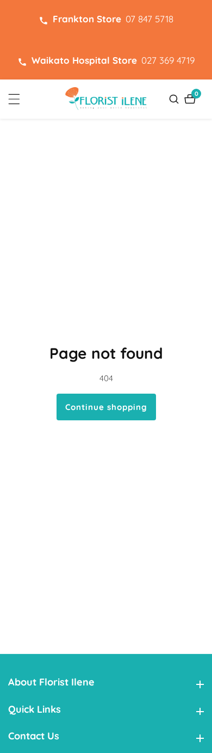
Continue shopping (106, 407)
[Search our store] (175, 99)
